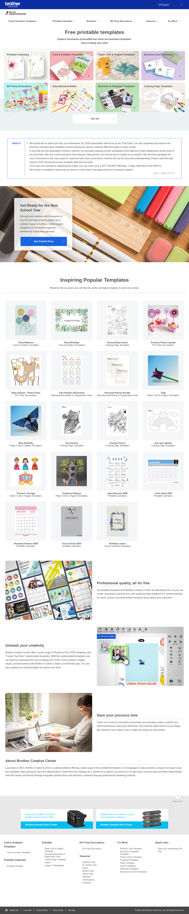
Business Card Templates (131, 849)
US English (163, 4)
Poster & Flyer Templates (131, 857)
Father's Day (87, 874)
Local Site (27, 910)
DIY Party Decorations (92, 849)
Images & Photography (54, 865)
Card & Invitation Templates (19, 852)
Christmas (86, 883)
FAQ (160, 851)
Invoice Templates (128, 866)
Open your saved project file (170, 849)
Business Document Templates (133, 872)
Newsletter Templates (129, 869)
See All (95, 118)
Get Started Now (44, 241)
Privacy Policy (42, 910)
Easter (85, 868)
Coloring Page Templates (55, 859)
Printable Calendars (15, 866)
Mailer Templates (127, 863)
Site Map (71, 910)
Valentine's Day (89, 862)
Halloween (86, 877)
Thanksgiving (88, 880)
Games (48, 862)
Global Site (14, 910)
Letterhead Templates (129, 860)
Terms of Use (58, 910)
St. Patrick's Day (89, 865)
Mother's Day (88, 871)
